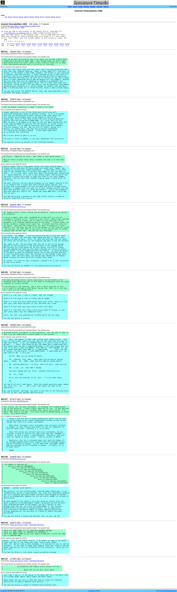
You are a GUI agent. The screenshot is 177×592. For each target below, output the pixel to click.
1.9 (61, 45)
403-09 (53, 17)
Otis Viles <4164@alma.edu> (19, 401)
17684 (67, 44)
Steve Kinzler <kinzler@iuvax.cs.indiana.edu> (25, 26)
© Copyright (3, 590)
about (75, 6)
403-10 (58, 17)
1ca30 (28, 44)
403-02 (15, 17)
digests (86, 6)
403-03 (21, 17)
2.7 (34, 45)
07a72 (50, 44)
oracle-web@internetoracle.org (168, 590)
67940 (39, 44)
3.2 (50, 45)
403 (6, 17)
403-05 (31, 17)
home (70, 6)
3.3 (67, 45)
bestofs (92, 6)
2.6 (17, 45)
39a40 (17, 44)
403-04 (26, 17)
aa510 (61, 44)
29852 (45, 44)
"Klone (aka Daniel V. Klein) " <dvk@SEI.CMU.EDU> (27, 525)
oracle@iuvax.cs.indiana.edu (16, 33)
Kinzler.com (92, 590)
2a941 (34, 44)
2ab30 (56, 44)
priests (106, 6)
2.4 (39, 45)
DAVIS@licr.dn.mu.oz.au (18, 207)
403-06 (37, 17)
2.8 (23, 45)
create (80, 6)
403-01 (10, 17)
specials (99, 6)
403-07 (42, 17)
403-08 (47, 17)
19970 (23, 44)
